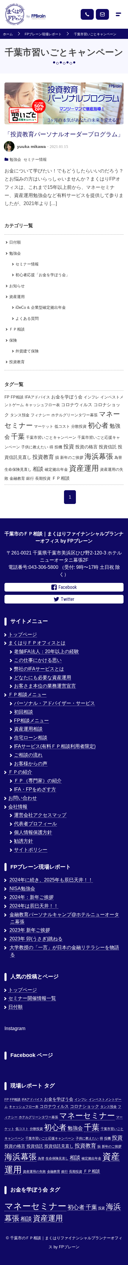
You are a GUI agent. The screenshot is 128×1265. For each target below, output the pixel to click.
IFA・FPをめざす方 (35, 789)
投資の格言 (86, 446)
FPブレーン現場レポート (43, 34)
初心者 (98, 425)
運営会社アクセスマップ (40, 815)
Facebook (67, 587)
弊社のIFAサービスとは (39, 668)
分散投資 (79, 426)
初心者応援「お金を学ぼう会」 (42, 275)
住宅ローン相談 (30, 737)
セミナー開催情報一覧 (32, 998)
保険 (13, 340)
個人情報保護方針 (33, 832)
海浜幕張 (99, 456)
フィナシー (40, 415)
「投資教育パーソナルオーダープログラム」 (64, 134)
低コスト (62, 426)
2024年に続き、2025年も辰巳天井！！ (51, 879)
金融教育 (17, 478)
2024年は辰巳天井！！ (34, 905)
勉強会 (15, 159)
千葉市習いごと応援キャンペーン (49, 1138)
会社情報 (17, 806)
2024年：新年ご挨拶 (32, 897)
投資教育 (17, 362)
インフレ (91, 397)
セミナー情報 (35, 159)
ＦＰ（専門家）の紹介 (38, 780)
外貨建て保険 (27, 351)
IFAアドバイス (37, 397)
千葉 (18, 436)
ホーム (8, 34)
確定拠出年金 (56, 469)
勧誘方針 (23, 841)
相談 (38, 469)
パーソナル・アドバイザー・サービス (54, 703)
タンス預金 (19, 415)
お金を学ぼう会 (66, 396)
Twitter (67, 599)
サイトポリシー (30, 849)
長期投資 (43, 478)
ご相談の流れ (28, 754)
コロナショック (84, 1106)
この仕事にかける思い (38, 660)
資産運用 (17, 296)
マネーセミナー (87, 1115)
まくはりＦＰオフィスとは (36, 642)
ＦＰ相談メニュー (27, 694)
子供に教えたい (34, 447)
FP (7, 397)
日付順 (15, 242)
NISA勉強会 (22, 888)
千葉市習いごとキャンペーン (95, 34)
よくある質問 (27, 318)
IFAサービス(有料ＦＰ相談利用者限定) (55, 746)
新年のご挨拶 (71, 457)
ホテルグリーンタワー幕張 (74, 415)
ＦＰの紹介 (20, 771)
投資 (68, 446)
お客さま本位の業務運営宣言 (45, 685)
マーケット (43, 426)
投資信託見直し (59, 1146)
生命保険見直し (18, 469)
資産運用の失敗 (34, 1171)
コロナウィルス (76, 404)
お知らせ (17, 286)
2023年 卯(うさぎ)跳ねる (36, 938)
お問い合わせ (22, 797)
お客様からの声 (30, 763)
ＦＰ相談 (17, 329)
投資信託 (108, 446)
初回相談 (23, 711)
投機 (58, 447)
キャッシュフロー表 (42, 405)
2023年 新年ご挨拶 (30, 930)
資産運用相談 (28, 728)
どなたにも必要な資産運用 (42, 677)
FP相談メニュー (31, 720)
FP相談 (17, 397)
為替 (118, 457)
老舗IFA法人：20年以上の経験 (46, 651)
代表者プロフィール (35, 823)
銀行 (30, 478)
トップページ (22, 634)
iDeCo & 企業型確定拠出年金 (40, 307)
